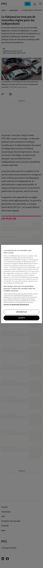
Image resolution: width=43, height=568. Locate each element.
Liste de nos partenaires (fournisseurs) (16, 304)
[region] (21, 284)
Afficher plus (21, 312)
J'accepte (21, 318)
